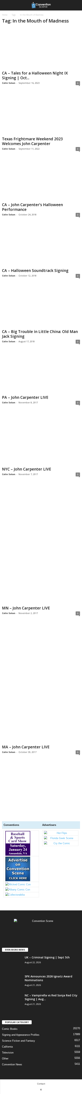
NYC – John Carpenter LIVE (26, 469)
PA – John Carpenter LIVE (25, 397)
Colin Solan (8, 82)
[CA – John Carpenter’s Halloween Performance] (41, 180)
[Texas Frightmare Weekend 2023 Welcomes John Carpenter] (41, 114)
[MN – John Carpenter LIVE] (41, 544)
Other (5, 1058)
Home (4, 14)
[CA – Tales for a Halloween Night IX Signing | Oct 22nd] (41, 48)
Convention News (12, 1064)
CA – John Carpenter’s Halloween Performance (32, 207)
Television (8, 1052)
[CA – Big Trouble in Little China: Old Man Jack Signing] (41, 307)
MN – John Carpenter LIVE (26, 608)
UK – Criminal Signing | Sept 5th (47, 957)
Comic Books (10, 1028)
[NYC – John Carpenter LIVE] (41, 439)
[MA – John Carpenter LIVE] (41, 683)
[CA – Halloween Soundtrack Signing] (41, 246)
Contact (41, 1083)
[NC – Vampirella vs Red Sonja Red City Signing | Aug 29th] (12, 1016)
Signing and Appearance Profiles (20, 1034)
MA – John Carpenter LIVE (26, 747)
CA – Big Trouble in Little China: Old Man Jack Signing (40, 334)
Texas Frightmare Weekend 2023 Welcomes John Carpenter (32, 141)
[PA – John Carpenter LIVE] (41, 372)
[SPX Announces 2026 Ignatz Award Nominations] (12, 988)
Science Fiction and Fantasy (18, 1040)
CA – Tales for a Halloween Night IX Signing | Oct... (35, 75)
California (7, 1046)
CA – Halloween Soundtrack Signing (35, 270)
